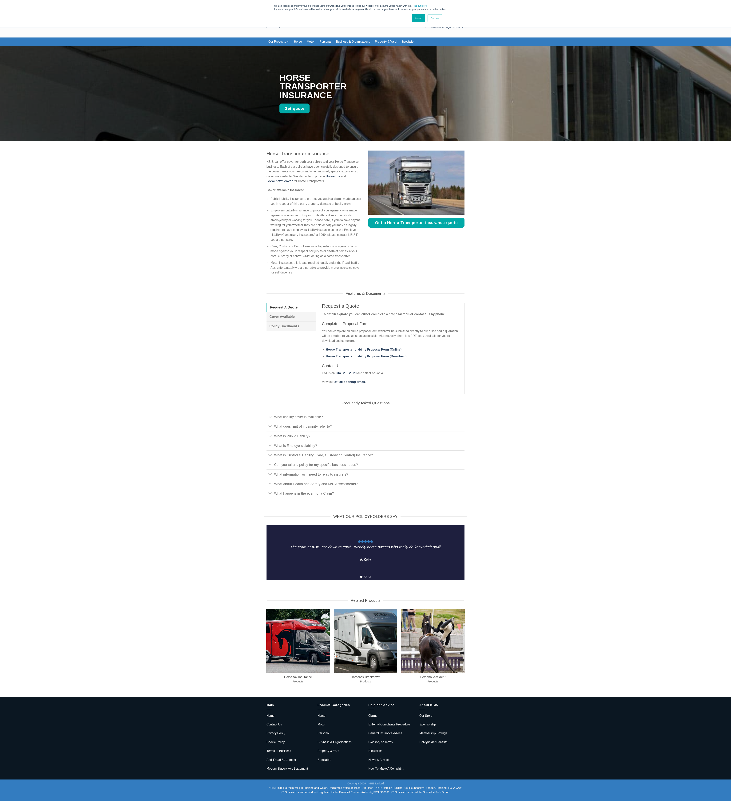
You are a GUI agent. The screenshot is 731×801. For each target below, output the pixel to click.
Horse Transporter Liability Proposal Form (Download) (366, 356)
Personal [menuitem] (325, 41)
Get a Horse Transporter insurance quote (416, 222)
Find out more (420, 5)
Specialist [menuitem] (407, 41)
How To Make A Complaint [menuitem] (386, 768)
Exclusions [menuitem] (375, 750)
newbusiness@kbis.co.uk (447, 27)
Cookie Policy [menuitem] (276, 742)
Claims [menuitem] (372, 715)
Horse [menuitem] (298, 41)
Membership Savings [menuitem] (433, 733)
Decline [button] (435, 18)
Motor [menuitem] (311, 41)
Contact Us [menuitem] (274, 724)
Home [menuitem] (271, 715)
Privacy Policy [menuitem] (276, 733)
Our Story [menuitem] (425, 715)
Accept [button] (418, 18)
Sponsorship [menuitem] (427, 724)
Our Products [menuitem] (277, 41)
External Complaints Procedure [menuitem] (389, 724)
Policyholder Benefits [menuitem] (433, 742)
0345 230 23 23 (346, 373)
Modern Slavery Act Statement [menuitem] (287, 768)
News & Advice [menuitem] (378, 759)
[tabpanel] (365, 552)
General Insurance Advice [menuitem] (385, 733)
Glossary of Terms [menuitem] (380, 742)
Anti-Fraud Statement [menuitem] (281, 759)
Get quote (294, 108)
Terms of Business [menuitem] (279, 750)
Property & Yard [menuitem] (386, 41)
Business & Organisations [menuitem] (353, 41)
